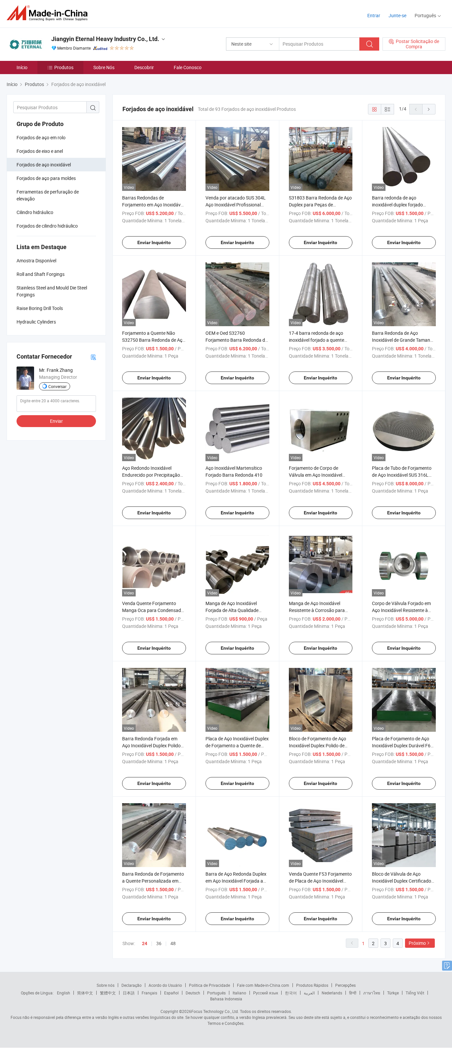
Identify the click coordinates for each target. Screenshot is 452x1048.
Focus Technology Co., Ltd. (215, 1011)
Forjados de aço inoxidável (44, 164)
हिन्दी (352, 992)
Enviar (56, 421)
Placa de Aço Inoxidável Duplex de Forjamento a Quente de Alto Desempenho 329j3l (237, 745)
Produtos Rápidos (312, 985)
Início (22, 67)
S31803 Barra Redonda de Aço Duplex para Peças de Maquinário (320, 205)
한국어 (291, 992)
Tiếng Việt (415, 992)
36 (158, 943)
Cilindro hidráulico (35, 212)
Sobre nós (105, 985)
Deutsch (193, 992)
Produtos (63, 67)
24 (144, 943)
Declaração (131, 985)
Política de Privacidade (209, 985)
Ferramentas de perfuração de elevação (48, 195)
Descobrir (144, 67)
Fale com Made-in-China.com (263, 985)
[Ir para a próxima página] (429, 109)
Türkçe (393, 992)
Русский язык (265, 992)
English (63, 992)
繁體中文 (108, 992)
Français (149, 992)
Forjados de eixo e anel (40, 151)
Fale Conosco (188, 67)
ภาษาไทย (371, 992)
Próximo (417, 943)
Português (216, 992)
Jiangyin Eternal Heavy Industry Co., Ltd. (105, 38)
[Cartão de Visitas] (93, 356)
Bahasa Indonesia (226, 998)
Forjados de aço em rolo (41, 137)
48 (173, 943)
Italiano (239, 992)
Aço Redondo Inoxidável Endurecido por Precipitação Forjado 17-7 (151, 475)
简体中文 (85, 992)
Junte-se (397, 15)
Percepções (345, 985)
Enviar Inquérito (154, 242)
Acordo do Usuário (165, 985)
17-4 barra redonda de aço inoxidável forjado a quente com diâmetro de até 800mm (318, 340)
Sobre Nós (103, 67)
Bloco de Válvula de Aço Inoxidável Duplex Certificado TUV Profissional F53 (401, 881)
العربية (309, 992)
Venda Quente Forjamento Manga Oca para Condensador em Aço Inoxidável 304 (153, 610)
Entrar (373, 15)
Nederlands (332, 992)
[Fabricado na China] (49, 13)
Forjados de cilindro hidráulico (47, 226)
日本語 (129, 992)
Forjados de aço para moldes (46, 178)
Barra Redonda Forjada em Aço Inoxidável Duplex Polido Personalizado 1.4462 (151, 745)
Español (171, 992)
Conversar (57, 386)
